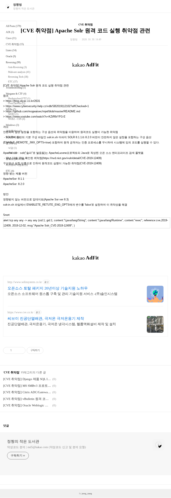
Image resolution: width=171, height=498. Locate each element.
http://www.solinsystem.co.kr (25, 282)
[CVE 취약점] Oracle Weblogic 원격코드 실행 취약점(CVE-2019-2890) (27, 405)
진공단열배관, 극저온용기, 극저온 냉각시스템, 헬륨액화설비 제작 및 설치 (62, 324)
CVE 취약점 (85, 24)
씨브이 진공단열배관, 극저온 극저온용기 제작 (46, 318)
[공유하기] (15, 350)
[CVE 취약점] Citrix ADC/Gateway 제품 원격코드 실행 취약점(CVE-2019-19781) (27, 392)
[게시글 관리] (20, 350)
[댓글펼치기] (10, 425)
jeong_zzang (87, 494)
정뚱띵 (17, 4)
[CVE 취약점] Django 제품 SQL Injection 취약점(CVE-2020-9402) (27, 379)
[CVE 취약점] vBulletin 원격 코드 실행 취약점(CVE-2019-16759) (27, 399)
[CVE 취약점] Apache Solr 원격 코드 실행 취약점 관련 (85, 31)
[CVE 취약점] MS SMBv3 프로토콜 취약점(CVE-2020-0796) (27, 385)
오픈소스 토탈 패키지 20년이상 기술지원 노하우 (48, 288)
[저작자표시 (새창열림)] (45, 350)
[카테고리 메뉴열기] (164, 6)
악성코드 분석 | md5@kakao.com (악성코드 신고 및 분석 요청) (46, 447)
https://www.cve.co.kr (20, 312)
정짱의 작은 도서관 (23, 441)
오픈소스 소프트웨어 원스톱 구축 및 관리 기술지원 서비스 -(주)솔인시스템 (62, 294)
